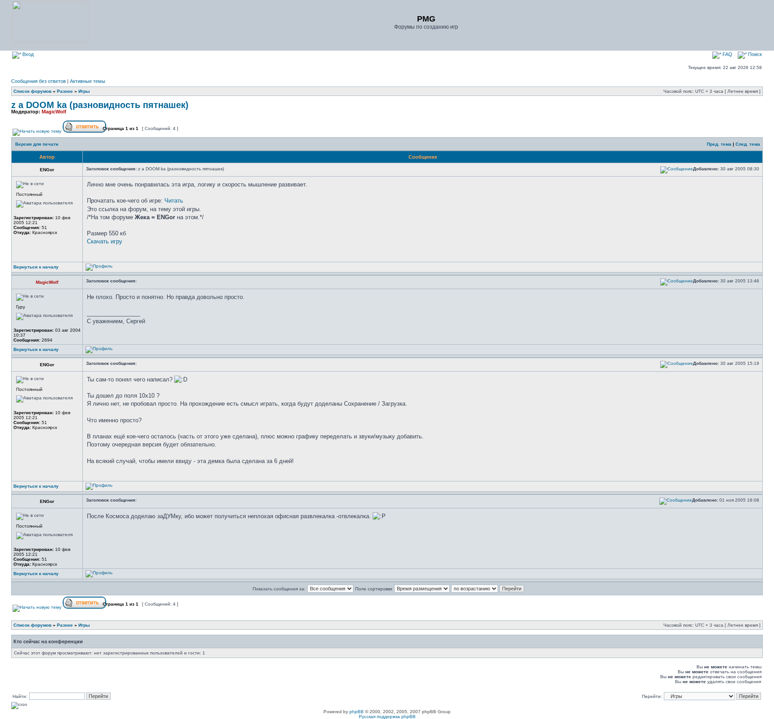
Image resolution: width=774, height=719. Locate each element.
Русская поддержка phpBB (387, 716)
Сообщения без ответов (38, 81)
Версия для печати (36, 144)
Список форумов (32, 91)
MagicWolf (54, 111)
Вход (27, 54)
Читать (173, 200)
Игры (84, 91)
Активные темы (87, 81)
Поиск (754, 54)
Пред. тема (719, 144)
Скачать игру (104, 241)
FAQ (726, 54)
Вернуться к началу (36, 266)
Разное (65, 91)
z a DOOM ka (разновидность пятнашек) (100, 105)
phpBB (356, 711)
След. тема (747, 144)
